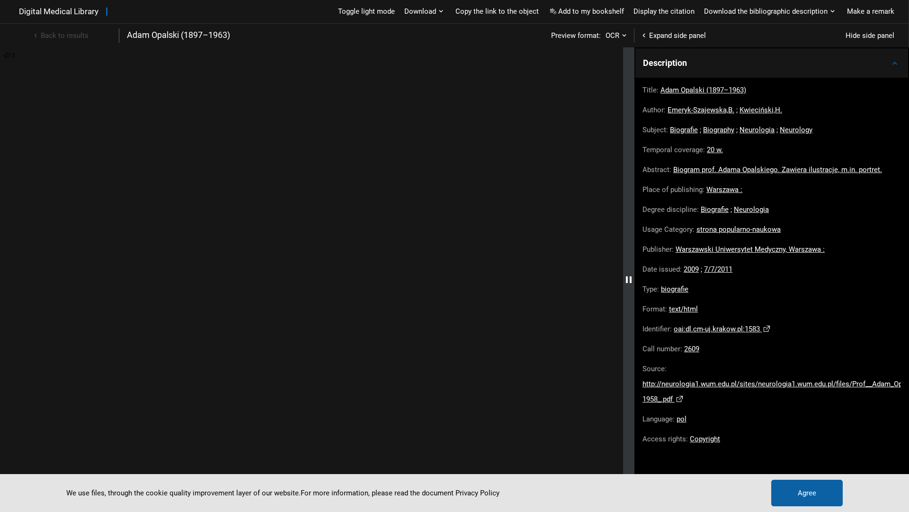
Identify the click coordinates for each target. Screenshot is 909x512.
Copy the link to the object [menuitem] (497, 11)
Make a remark (870, 11)
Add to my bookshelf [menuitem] (591, 11)
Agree (807, 493)
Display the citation (664, 11)
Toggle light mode (366, 11)
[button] (772, 63)
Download (420, 11)
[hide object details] (628, 279)
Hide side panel (870, 35)
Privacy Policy (477, 493)
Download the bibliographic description (766, 11)
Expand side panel (677, 35)
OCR (612, 35)
